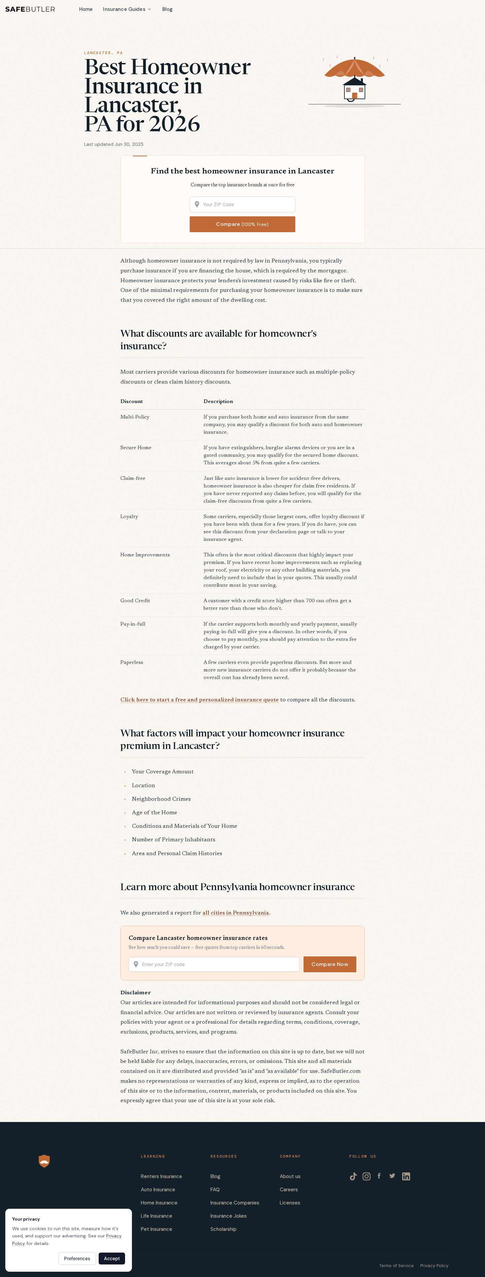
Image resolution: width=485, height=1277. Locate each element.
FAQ (215, 1189)
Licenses (290, 1202)
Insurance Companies (234, 1202)
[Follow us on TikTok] (353, 1176)
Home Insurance (159, 1202)
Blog (167, 9)
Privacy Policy (434, 1265)
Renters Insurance (161, 1176)
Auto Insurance (158, 1189)
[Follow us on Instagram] (367, 1176)
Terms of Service (396, 1265)
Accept (112, 1258)
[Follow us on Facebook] (380, 1176)
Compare (242, 224)
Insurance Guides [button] (124, 9)
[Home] (30, 9)
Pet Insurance (156, 1229)
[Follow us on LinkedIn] (406, 1176)
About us (290, 1176)
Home (86, 9)
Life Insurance (156, 1216)
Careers (289, 1189)
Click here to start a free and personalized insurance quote (199, 700)
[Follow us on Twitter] (393, 1176)
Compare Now (329, 964)
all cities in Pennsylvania (236, 913)
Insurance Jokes (228, 1216)
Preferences (77, 1258)
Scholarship (223, 1229)
